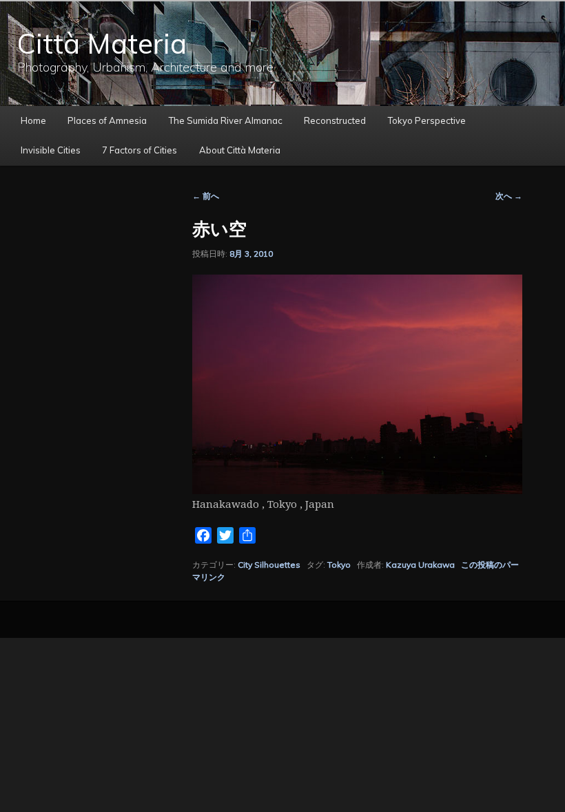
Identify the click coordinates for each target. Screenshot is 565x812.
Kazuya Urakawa (420, 564)
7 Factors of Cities (139, 150)
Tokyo (339, 564)
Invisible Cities (51, 150)
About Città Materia (239, 150)
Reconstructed (335, 120)
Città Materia (102, 43)
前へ (205, 196)
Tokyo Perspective (427, 120)
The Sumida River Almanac (225, 120)
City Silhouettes (269, 564)
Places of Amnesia (107, 120)
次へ (508, 196)
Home (33, 120)
